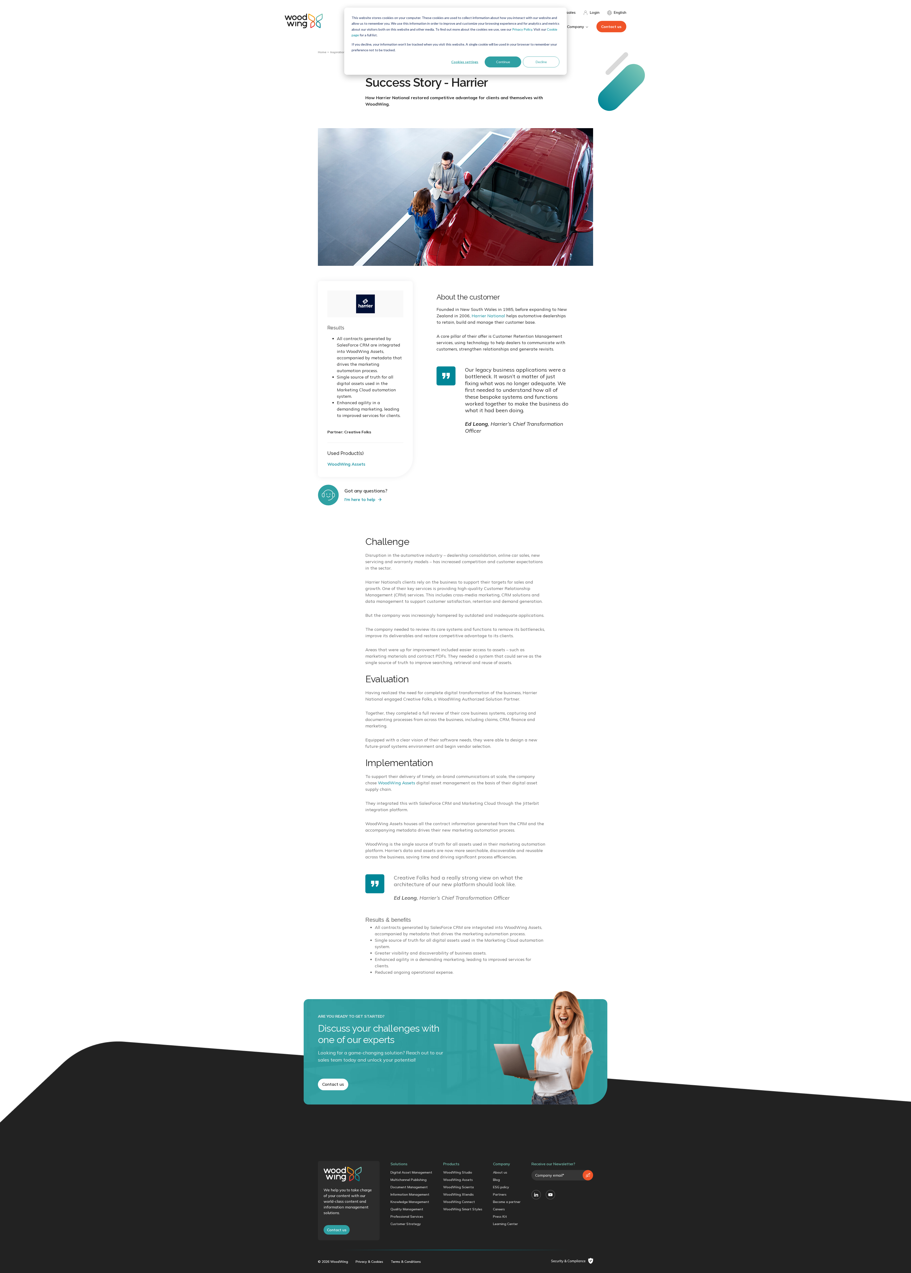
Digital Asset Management (411, 1172)
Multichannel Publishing (408, 1180)
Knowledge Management (409, 1202)
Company (501, 1163)
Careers (499, 1209)
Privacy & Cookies (369, 1261)
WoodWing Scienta (458, 1187)
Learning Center (505, 1224)
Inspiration (337, 52)
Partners (500, 1194)
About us (500, 1172)
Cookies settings (464, 62)
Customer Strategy (405, 1224)
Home (322, 52)
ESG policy (501, 1187)
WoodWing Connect (459, 1202)
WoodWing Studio (457, 1172)
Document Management (409, 1187)
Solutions (398, 1163)
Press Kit (500, 1216)
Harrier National (488, 315)
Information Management (409, 1194)
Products (451, 1163)
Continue (503, 62)
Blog (496, 1180)
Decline (541, 62)
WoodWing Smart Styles (462, 1209)
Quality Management (406, 1209)
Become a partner (507, 1202)
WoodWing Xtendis (458, 1194)
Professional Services (406, 1216)
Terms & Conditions (406, 1261)
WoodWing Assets (396, 783)
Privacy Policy (522, 29)
